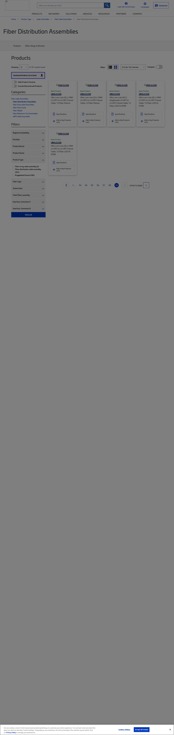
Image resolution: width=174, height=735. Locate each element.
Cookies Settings (124, 729)
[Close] (170, 729)
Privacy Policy (11, 732)
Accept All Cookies (141, 729)
